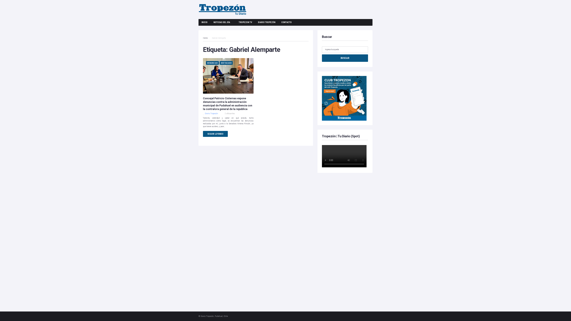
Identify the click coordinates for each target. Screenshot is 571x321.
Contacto (286, 22)
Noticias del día (222, 22)
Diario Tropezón (266, 22)
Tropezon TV (245, 22)
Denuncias (212, 63)
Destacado (226, 63)
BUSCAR (345, 58)
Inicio (204, 22)
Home (205, 38)
